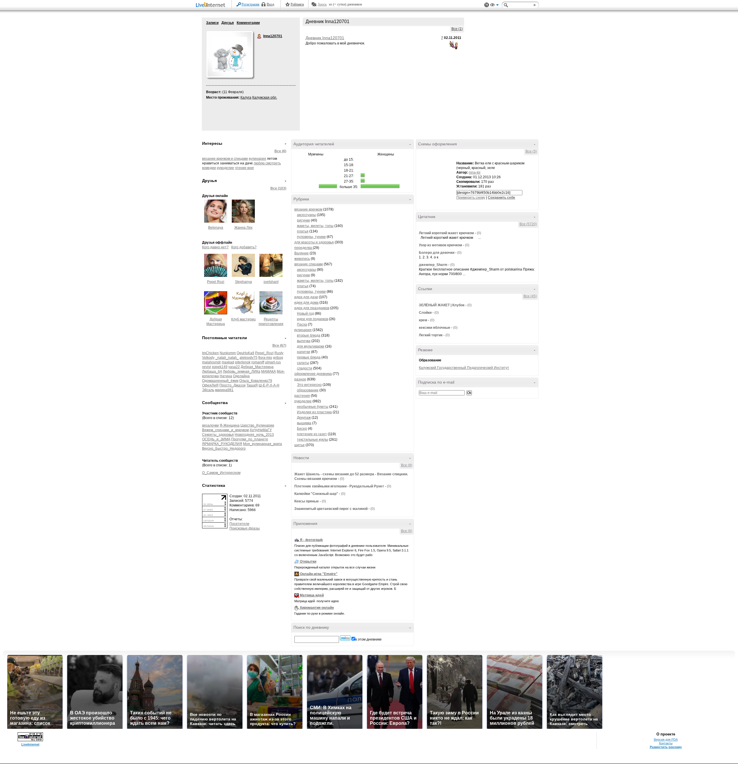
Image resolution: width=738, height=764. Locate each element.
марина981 (224, 390)
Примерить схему (470, 198)
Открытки (308, 562)
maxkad (228, 362)
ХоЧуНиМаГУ (261, 430)
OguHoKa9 (245, 353)
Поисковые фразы (244, 528)
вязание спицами (308, 264)
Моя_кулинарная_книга (262, 444)
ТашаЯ (252, 385)
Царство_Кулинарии (257, 425)
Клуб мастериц (243, 319)
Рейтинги (297, 4)
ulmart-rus (273, 362)
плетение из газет (312, 434)
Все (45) (530, 296)
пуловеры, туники (311, 237)
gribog (278, 358)
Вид (494, 5)
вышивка (304, 423)
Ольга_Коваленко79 (255, 381)
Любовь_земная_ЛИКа (241, 371)
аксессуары (306, 215)
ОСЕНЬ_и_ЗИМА (216, 439)
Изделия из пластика (314, 412)
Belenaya (215, 228)
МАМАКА (268, 371)
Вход (270, 4)
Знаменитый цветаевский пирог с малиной (331, 509)
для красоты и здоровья (314, 242)
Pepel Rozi (215, 282)
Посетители (239, 524)
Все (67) (279, 345)
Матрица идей (312, 595)
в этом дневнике (368, 639)
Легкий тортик (431, 335)
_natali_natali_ (227, 358)
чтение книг (244, 168)
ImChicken (210, 353)
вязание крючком (308, 209)
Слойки (425, 313)
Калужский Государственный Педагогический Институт (464, 368)
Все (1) (457, 29)
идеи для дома (306, 303)
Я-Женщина (230, 425)
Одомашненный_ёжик (220, 381)
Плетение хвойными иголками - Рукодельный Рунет (339, 486)
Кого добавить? (244, 247)
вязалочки (210, 425)
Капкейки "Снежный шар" (316, 494)
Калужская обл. (264, 97)
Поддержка (486, 5)
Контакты (666, 743)
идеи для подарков (312, 319)
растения (302, 396)
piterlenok (243, 362)
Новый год (305, 313)
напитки (303, 352)
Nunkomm (228, 353)
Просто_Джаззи (232, 385)
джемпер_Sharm (433, 265)
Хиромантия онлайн (317, 608)
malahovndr (211, 362)
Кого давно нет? (215, 247)
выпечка (303, 341)
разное (300, 379)
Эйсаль (208, 390)
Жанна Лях (243, 228)
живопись (302, 259)
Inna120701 (259, 36)
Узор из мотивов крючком (440, 245)
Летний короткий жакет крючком (446, 233)
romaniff (257, 362)
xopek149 (219, 367)
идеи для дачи (306, 297)
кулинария (257, 159)
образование (308, 390)
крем (423, 320)
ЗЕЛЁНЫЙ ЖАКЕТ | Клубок (441, 305)
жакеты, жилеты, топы (315, 226)
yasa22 (234, 367)
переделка (303, 248)
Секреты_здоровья (218, 435)
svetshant (270, 282)
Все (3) (531, 151)
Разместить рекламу (666, 747)
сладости (304, 368)
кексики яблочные (434, 328)
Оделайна (241, 376)
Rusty (278, 353)
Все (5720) (528, 224)
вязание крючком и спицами (225, 159)
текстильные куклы (312, 440)
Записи (212, 23)
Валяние (301, 253)
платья (302, 231)
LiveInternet (211, 5)
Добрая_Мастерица (257, 367)
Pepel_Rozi (264, 353)
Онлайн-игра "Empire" (319, 574)
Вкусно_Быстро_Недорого (224, 448)
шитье (299, 445)
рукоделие (225, 168)
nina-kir (475, 172)
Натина (226, 376)
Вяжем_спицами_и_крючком (225, 430)
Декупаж (304, 418)
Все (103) (278, 188)
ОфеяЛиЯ (210, 385)
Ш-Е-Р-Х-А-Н (269, 385)
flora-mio (265, 358)
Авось (322, 4)
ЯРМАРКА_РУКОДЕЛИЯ (222, 444)
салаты (303, 363)
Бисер (302, 429)
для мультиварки (310, 346)
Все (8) (406, 465)
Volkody (208, 358)
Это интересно (309, 385)
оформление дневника (313, 374)
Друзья (227, 23)
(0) (342, 479)
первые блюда (309, 357)
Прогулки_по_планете (249, 439)
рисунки (303, 220)
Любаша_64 (212, 371)
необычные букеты (312, 407)
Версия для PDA (666, 739)
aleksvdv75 (248, 358)
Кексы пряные (306, 501)
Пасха (302, 324)
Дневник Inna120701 (325, 37)
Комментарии (248, 23)
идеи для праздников (311, 308)
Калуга (245, 97)
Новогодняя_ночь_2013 (254, 435)
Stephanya (243, 282)
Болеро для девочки (436, 253)
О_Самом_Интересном (221, 473)
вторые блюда (308, 335)
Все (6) (280, 151)
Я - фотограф (311, 540)
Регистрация (250, 4)
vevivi (206, 367)
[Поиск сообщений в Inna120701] (345, 638)
